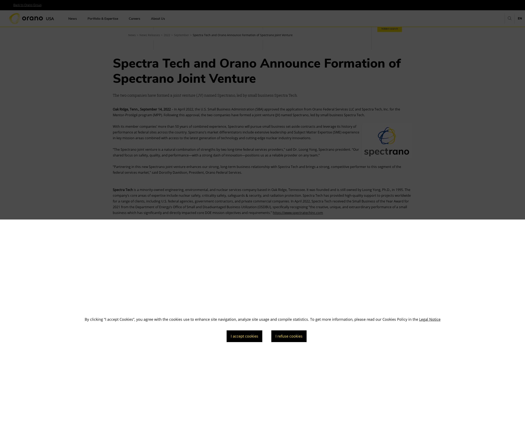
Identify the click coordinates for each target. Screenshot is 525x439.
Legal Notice (430, 319)
